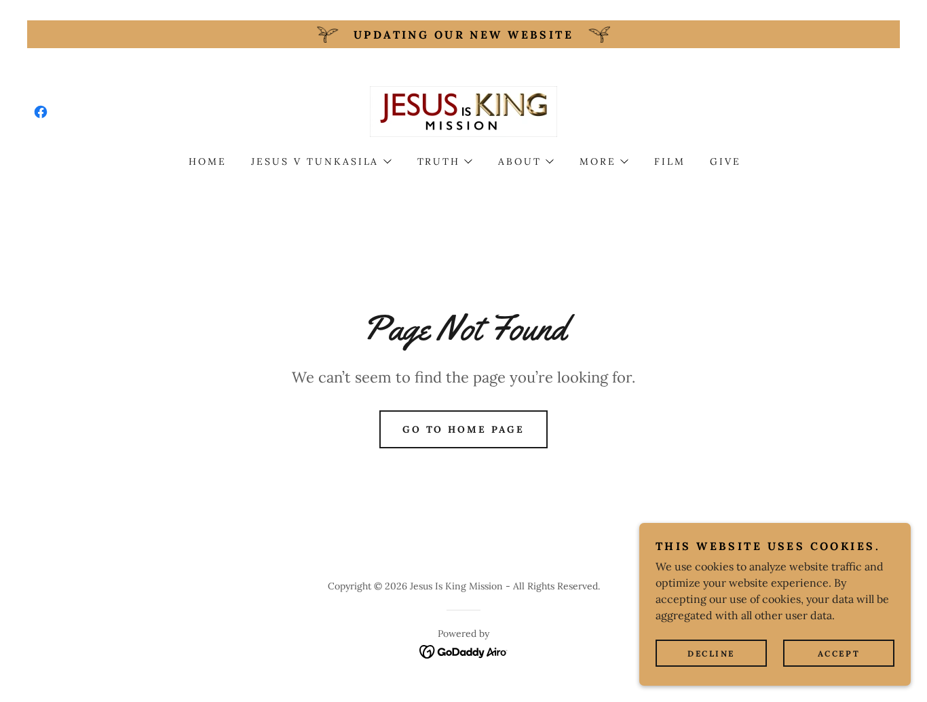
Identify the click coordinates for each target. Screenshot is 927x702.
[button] (320, 161)
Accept (839, 653)
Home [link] (208, 161)
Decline (711, 653)
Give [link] (725, 161)
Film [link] (669, 161)
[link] (40, 111)
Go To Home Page (463, 429)
